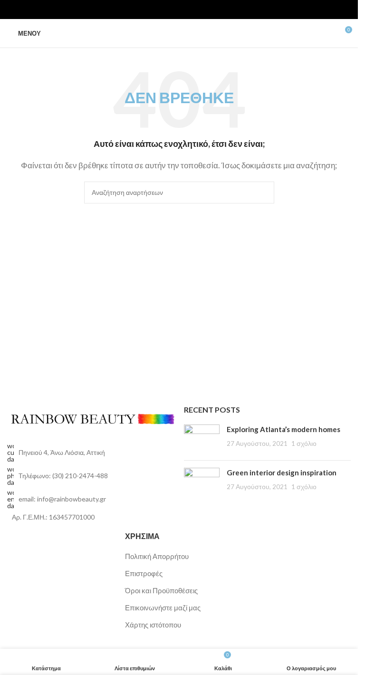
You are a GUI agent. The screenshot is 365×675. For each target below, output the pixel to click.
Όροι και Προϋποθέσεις (161, 590)
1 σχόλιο (304, 443)
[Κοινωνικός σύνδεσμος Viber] (196, 9)
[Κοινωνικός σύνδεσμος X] (173, 9)
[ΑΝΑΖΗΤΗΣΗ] (263, 192)
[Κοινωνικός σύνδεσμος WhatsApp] (185, 9)
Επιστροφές (144, 573)
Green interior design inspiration (281, 472)
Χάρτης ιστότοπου (153, 624)
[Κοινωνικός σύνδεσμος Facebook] (162, 9)
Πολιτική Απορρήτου (157, 556)
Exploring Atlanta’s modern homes (283, 429)
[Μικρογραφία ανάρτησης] (202, 438)
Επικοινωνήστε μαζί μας (163, 607)
